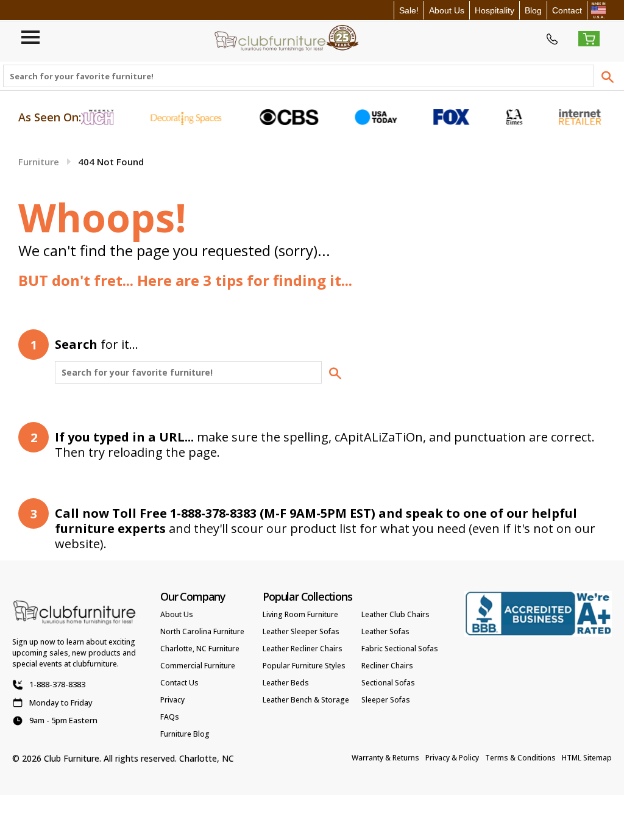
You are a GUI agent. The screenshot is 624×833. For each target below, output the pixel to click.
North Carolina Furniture (202, 631)
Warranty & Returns (385, 758)
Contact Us (179, 682)
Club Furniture (71, 758)
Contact (567, 10)
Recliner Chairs (387, 665)
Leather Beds (286, 682)
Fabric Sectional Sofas (399, 648)
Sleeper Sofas (385, 700)
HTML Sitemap (587, 758)
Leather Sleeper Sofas (301, 631)
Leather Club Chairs (395, 614)
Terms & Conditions (520, 758)
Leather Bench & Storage (306, 700)
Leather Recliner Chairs (302, 648)
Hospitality (494, 10)
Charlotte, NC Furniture (199, 648)
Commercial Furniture (197, 665)
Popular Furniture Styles (304, 665)
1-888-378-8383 (57, 684)
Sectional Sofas (388, 682)
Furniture (38, 162)
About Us (446, 10)
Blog (533, 10)
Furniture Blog (185, 734)
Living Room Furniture (300, 614)
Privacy (172, 700)
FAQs (169, 717)
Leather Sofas (385, 631)
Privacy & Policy (452, 758)
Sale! (409, 10)
